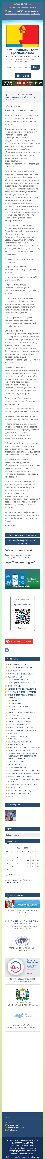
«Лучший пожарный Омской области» (22, 545)
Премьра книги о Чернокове (22, 538)
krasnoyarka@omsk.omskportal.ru (24, 8)
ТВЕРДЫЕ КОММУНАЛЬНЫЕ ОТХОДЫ (23, 753)
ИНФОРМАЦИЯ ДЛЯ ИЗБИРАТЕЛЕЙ (22, 695)
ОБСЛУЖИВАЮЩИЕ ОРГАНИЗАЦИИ (22, 788)
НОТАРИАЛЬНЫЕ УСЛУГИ (18, 797)
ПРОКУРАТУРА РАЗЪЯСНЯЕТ (22, 1149)
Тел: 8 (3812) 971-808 (23, 4)
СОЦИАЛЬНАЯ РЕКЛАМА (18, 771)
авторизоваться (22, 560)
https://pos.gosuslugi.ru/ (20, 565)
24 (12, 869)
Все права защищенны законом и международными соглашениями (22, 1154)
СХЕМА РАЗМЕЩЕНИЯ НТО (19, 722)
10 (12, 863)
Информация (16, 706)
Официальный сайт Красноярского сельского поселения (22, 53)
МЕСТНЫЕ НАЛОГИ (15, 768)
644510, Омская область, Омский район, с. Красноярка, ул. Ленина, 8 (22, 13)
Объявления (29, 100)
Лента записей (13, 1128)
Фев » (13, 878)
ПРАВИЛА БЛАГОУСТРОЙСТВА (20, 731)
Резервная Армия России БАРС (23, 686)
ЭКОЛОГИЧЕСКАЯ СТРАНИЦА (20, 794)
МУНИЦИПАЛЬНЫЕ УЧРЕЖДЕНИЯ (21, 716)
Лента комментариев (15, 1130)
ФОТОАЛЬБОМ (14, 791)
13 (28, 863)
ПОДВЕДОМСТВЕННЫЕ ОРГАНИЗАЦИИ (24, 750)
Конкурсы (14, 703)
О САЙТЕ (11, 800)
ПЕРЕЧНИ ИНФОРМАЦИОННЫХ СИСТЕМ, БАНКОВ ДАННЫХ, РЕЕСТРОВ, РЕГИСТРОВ (24, 782)
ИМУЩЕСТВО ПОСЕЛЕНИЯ (19, 710)
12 (22, 863)
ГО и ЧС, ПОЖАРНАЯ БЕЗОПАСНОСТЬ (22, 1144)
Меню (25, 76)
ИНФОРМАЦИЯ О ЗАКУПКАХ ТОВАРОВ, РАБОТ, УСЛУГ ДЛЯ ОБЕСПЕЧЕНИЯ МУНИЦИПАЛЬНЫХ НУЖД (24, 759)
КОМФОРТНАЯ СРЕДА (16, 764)
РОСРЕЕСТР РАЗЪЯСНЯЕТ (22, 1146)
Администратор (26, 113)
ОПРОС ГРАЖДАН (15, 689)
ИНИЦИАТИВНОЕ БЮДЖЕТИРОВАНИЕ (24, 777)
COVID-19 (11, 713)
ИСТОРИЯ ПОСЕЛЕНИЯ (17, 668)
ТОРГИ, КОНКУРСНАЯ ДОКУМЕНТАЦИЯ (24, 774)
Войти (9, 1125)
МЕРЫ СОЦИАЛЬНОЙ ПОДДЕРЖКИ (22, 692)
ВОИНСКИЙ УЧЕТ (15, 680)
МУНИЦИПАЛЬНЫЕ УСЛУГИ (19, 725)
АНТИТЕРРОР (13, 719)
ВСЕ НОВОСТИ (14, 674)
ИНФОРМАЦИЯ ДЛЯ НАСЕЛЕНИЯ (21, 677)
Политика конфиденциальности (23, 1151)
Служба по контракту (19, 683)
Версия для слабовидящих (21, 644)
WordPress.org (12, 1133)
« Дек (7, 878)
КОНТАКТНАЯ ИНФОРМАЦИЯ (20, 671)
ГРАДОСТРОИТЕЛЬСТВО (18, 728)
